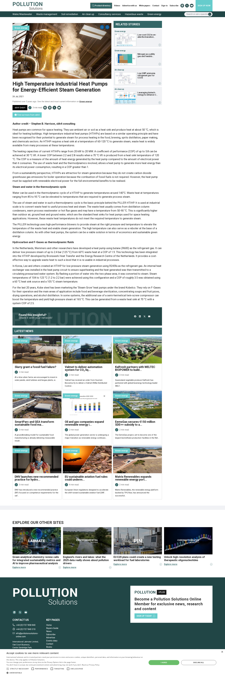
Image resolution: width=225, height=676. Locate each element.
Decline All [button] (198, 662)
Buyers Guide (52, 628)
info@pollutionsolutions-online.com (27, 635)
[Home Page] (27, 5)
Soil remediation (69, 14)
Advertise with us (129, 6)
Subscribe (174, 6)
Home (49, 625)
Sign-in (164, 6)
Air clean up (88, 14)
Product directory (103, 6)
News (49, 631)
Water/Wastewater (22, 14)
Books (49, 647)
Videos (117, 6)
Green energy (154, 14)
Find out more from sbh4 (28, 115)
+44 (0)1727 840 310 (25, 629)
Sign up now (204, 5)
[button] (7, 668)
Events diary (51, 640)
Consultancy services (109, 14)
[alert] (112, 662)
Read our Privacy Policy (90, 665)
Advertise (50, 637)
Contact (155, 6)
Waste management (46, 14)
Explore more (19, 567)
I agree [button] (164, 662)
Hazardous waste (134, 14)
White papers (144, 6)
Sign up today (144, 616)
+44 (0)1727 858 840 (25, 625)
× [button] (222, 652)
